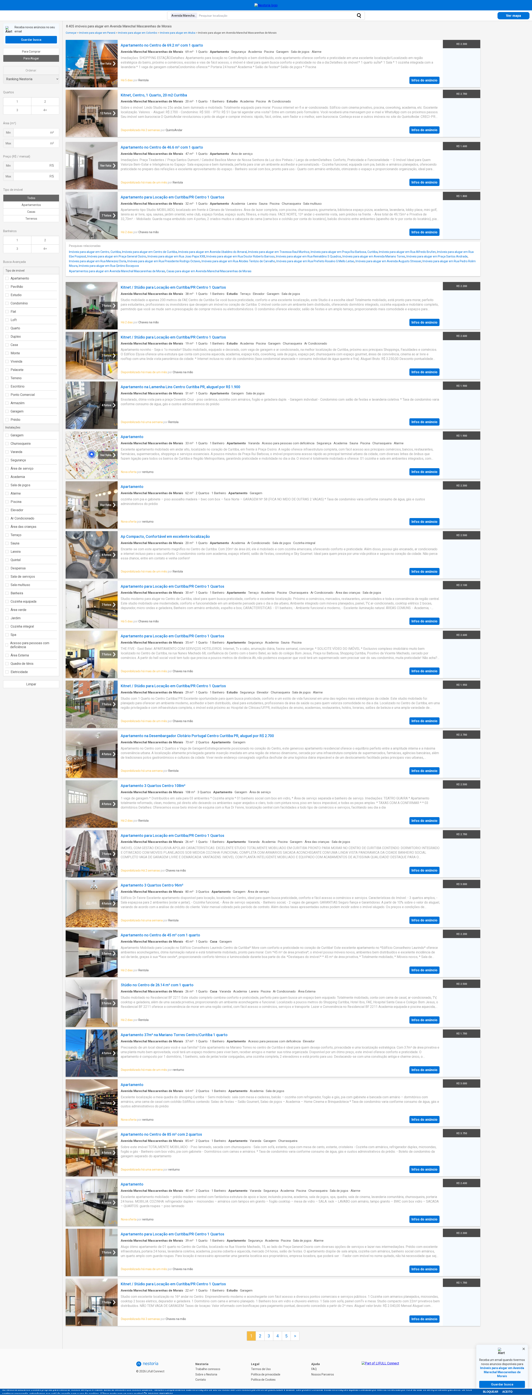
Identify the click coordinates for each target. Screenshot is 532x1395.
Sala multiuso (20, 585)
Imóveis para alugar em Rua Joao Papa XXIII (176, 256)
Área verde (18, 610)
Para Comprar (31, 51)
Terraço (16, 535)
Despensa (18, 568)
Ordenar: (31, 70)
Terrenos (31, 218)
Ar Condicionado (22, 518)
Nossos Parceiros (322, 1374)
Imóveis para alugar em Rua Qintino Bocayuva (109, 265)
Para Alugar (31, 58)
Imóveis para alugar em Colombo (137, 32)
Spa (13, 635)
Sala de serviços (23, 577)
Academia (18, 477)
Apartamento (20, 278)
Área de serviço (22, 468)
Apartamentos (31, 205)
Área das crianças (23, 527)
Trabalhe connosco (207, 1369)
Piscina (16, 502)
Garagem (17, 411)
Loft (14, 320)
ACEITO (507, 1391)
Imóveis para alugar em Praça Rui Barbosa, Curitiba (344, 252)
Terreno (16, 378)
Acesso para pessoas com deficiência (29, 645)
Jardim (16, 618)
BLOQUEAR (490, 1391)
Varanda (16, 452)
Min (8, 132)
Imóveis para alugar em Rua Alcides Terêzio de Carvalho (238, 261)
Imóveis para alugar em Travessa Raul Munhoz (278, 252)
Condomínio (19, 303)
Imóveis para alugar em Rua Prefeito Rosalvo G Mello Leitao (315, 261)
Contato (200, 1379)
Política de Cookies (263, 1379)
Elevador (17, 510)
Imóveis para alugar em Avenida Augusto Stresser (388, 261)
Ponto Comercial (23, 395)
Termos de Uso (261, 1369)
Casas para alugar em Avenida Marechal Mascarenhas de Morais (208, 271)
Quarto (15, 328)
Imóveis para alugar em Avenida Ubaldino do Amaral (212, 252)
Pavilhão (17, 287)
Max (8, 143)
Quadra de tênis (22, 664)
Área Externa (20, 655)
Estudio (16, 295)
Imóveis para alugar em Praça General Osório (116, 256)
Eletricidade (19, 672)
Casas (31, 211)
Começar (71, 32)
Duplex (16, 337)
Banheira (17, 593)
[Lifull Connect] (380, 1372)
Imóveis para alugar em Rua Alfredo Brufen (407, 252)
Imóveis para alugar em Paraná (97, 32)
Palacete (17, 370)
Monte (15, 353)
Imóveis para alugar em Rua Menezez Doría (97, 261)
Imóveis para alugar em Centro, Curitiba (95, 252)
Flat (13, 312)
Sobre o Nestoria (206, 1374)
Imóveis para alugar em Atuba (177, 32)
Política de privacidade (265, 1374)
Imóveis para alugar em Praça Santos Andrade (437, 256)
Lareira (16, 552)
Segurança (18, 460)
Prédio (15, 420)
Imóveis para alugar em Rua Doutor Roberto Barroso (240, 256)
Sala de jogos (20, 485)
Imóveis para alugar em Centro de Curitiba (149, 252)
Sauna (15, 543)
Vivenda (16, 361)
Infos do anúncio (424, 80)
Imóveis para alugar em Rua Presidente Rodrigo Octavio (163, 261)
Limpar (31, 684)
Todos (31, 198)
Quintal (16, 560)
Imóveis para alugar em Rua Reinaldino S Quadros (308, 256)
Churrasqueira (21, 444)
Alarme (16, 493)
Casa (14, 345)
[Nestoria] (266, 5)
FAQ (314, 1369)
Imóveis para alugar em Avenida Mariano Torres (373, 256)
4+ (45, 110)
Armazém (18, 403)
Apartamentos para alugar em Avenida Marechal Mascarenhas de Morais (117, 271)
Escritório (18, 386)
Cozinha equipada (23, 601)
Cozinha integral (22, 626)
